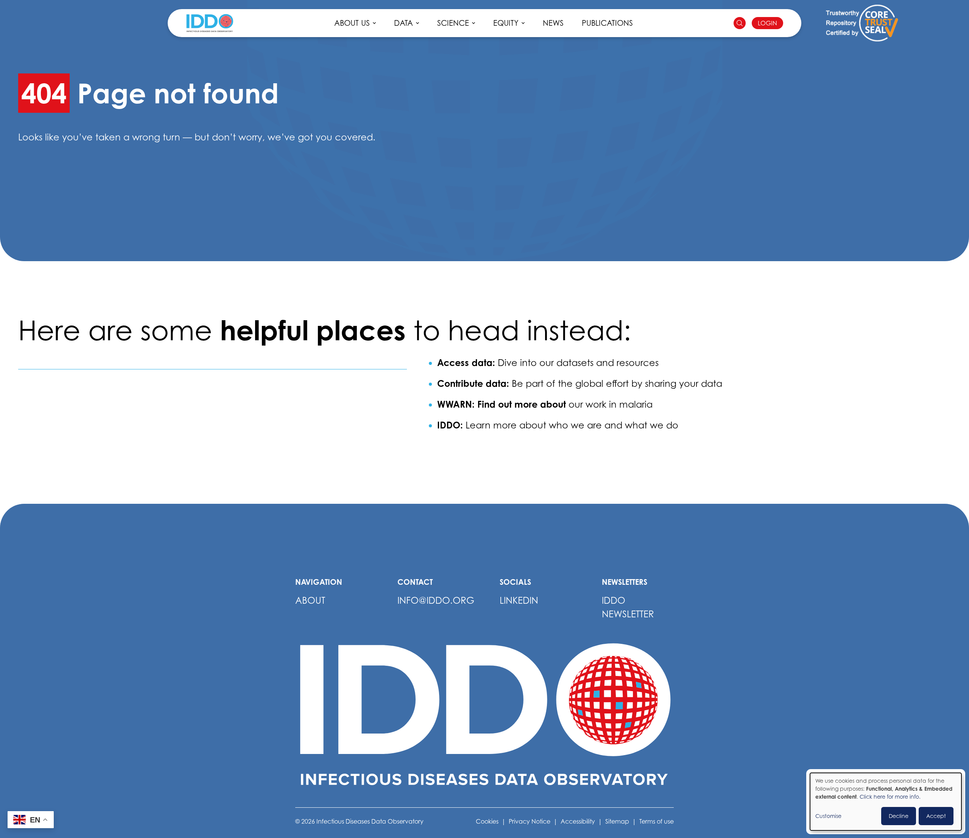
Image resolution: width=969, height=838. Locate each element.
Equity (506, 23)
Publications (607, 23)
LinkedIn (519, 600)
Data (403, 23)
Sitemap (617, 821)
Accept (936, 816)
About (310, 600)
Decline (898, 816)
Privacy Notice (529, 821)
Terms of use (656, 821)
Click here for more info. (890, 796)
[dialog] (885, 801)
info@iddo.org (435, 600)
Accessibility (578, 821)
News (553, 23)
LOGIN (767, 23)
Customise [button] (828, 816)
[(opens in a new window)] (862, 23)
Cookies (487, 821)
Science (453, 23)
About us (352, 23)
